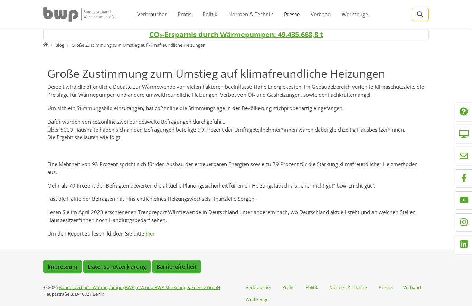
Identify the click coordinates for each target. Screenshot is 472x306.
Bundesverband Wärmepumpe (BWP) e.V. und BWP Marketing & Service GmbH (139, 287)
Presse (292, 14)
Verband (321, 14)
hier (150, 233)
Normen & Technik (250, 14)
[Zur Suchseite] (420, 14)
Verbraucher (152, 14)
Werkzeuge (355, 14)
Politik (209, 14)
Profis (184, 14)
